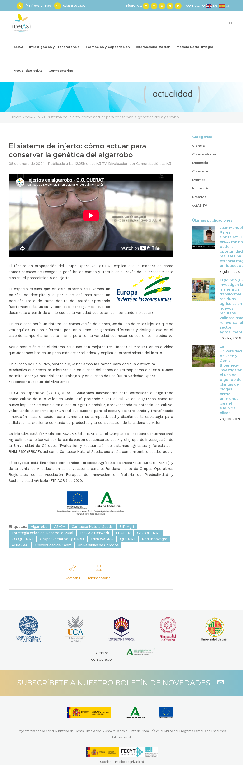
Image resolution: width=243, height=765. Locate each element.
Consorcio (200, 171)
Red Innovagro (154, 539)
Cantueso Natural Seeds (92, 526)
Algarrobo (39, 526)
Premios (199, 197)
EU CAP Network (94, 533)
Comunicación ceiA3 (153, 163)
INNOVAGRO (102, 539)
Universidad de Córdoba (98, 545)
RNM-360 (20, 545)
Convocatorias (204, 154)
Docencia (200, 163)
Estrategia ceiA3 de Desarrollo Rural (42, 533)
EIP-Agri (126, 526)
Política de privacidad (129, 762)
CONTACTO (195, 5)
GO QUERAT (22, 539)
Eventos (199, 180)
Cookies (105, 762)
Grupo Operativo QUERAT (62, 539)
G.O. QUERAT (148, 533)
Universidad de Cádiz (53, 545)
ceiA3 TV (99, 163)
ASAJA (59, 526)
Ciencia (198, 145)
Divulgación (118, 163)
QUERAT (127, 539)
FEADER (123, 533)
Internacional (203, 188)
